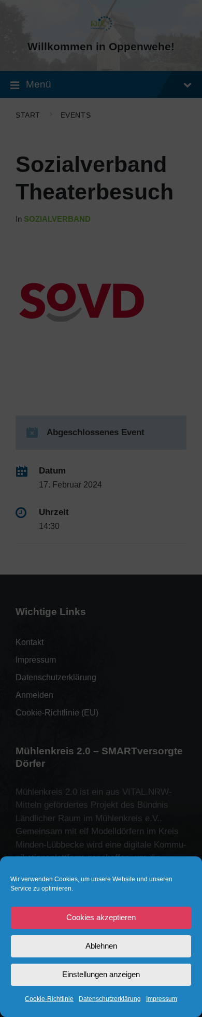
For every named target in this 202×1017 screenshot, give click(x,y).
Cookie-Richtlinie (49, 998)
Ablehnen (101, 945)
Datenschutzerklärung (110, 998)
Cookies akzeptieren (101, 917)
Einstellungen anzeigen (101, 974)
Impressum (161, 998)
